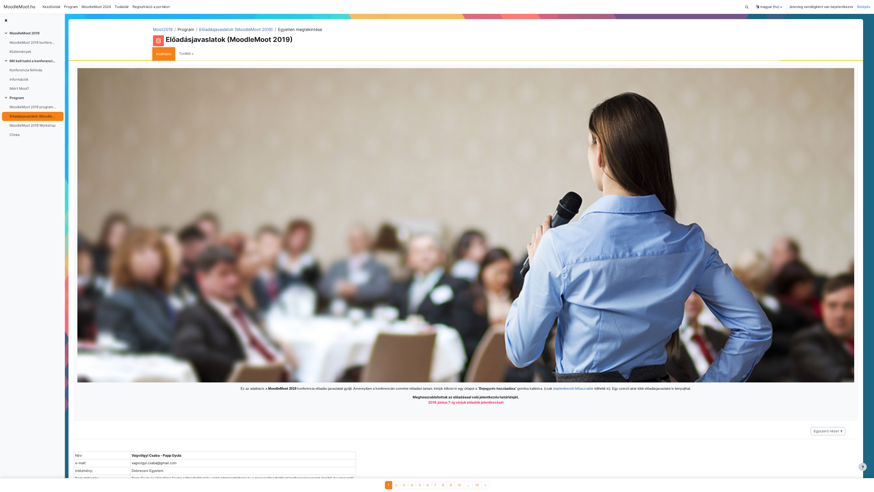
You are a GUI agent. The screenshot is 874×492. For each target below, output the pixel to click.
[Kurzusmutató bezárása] (6, 20)
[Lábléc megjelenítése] (863, 467)
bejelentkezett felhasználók (573, 388)
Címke (15, 135)
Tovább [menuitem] (185, 53)
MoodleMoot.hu (19, 6)
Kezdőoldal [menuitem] (51, 7)
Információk (19, 79)
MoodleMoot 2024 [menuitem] (96, 7)
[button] (747, 7)
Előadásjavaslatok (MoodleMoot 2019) (33, 116)
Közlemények (20, 51)
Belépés (863, 7)
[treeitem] (32, 42)
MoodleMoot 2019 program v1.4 (33, 107)
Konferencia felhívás (26, 70)
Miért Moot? (19, 88)
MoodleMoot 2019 (25, 33)
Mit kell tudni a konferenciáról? (33, 61)
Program (17, 98)
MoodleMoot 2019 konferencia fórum (33, 42)
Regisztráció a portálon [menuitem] (151, 7)
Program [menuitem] (71, 7)
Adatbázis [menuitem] (164, 54)
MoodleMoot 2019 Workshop (33, 125)
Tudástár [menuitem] (122, 7)
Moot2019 (163, 29)
